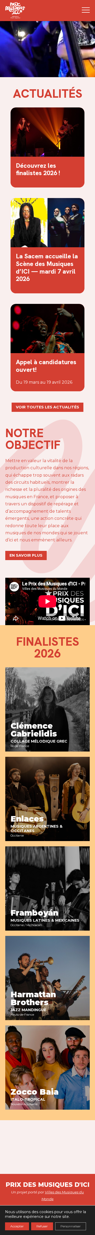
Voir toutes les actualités (47, 407)
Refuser (42, 1226)
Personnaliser (70, 1226)
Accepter (17, 1226)
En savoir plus (26, 555)
